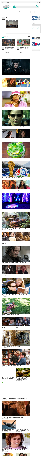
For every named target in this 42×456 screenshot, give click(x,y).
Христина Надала (13, 29)
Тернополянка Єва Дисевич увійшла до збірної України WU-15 (24, 48)
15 (38, 28)
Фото (35, 2)
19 (34, 29)
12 (34, 28)
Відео (37, 2)
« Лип (35, 34)
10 (32, 28)
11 (33, 28)
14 (37, 28)
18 (33, 29)
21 (37, 29)
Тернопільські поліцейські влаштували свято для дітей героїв (9, 48)
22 (38, 29)
